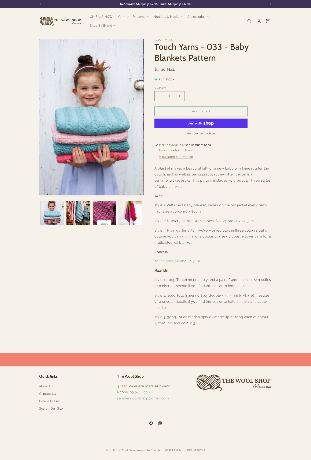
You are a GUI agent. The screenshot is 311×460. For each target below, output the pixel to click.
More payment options (201, 133)
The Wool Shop (125, 450)
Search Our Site (51, 408)
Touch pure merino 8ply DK (177, 261)
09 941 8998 (140, 392)
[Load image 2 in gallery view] (78, 213)
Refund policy (172, 450)
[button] (122, 16)
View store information (176, 157)
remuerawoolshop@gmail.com (143, 398)
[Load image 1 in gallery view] (52, 213)
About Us (46, 386)
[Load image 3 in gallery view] (104, 213)
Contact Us (47, 393)
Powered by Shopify (148, 450)
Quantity (160, 87)
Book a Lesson (50, 401)
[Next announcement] (270, 4)
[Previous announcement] (40, 4)
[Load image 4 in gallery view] (130, 213)
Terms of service (195, 450)
